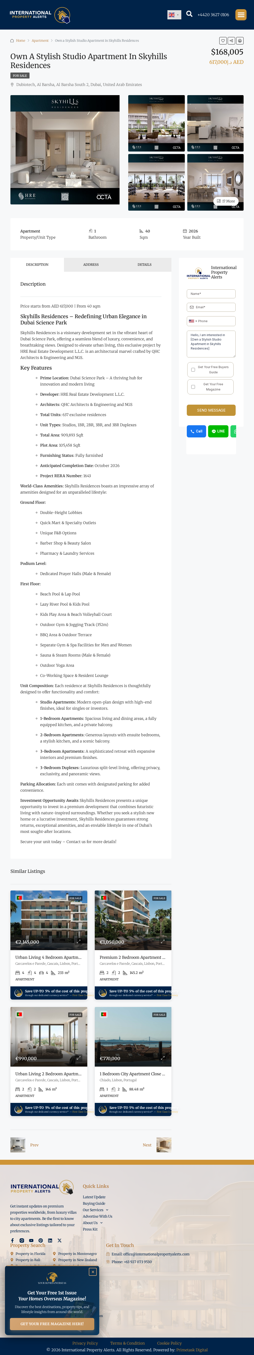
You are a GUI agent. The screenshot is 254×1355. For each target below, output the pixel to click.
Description (37, 265)
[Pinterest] (40, 1240)
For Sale (20, 75)
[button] (241, 14)
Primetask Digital (192, 1350)
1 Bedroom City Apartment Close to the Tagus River (149, 1073)
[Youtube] (31, 1240)
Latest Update (94, 1197)
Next (147, 1145)
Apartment (40, 41)
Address (91, 265)
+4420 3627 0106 (213, 14)
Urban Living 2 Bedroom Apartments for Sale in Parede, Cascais (76, 1073)
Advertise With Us (97, 1216)
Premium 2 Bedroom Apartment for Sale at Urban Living (154, 957)
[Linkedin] (50, 1240)
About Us (90, 1223)
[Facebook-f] (12, 1240)
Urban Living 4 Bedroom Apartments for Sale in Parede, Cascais (76, 957)
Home (20, 41)
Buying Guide (94, 1203)
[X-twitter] (59, 1240)
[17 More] (215, 182)
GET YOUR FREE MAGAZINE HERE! (52, 1324)
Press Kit (90, 1229)
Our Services (93, 1210)
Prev (34, 1145)
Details (145, 265)
